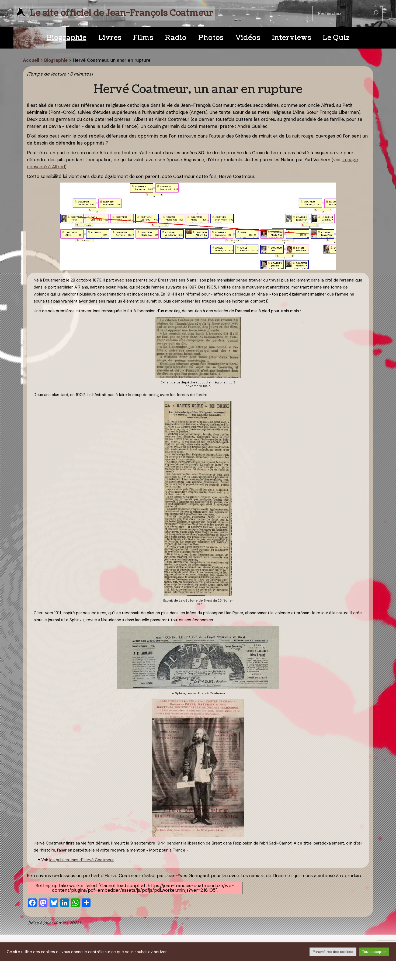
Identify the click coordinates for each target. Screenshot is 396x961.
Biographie (56, 60)
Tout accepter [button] (374, 951)
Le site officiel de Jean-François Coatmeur (121, 13)
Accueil (31, 60)
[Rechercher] (376, 13)
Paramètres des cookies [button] (333, 951)
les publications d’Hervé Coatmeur (81, 860)
